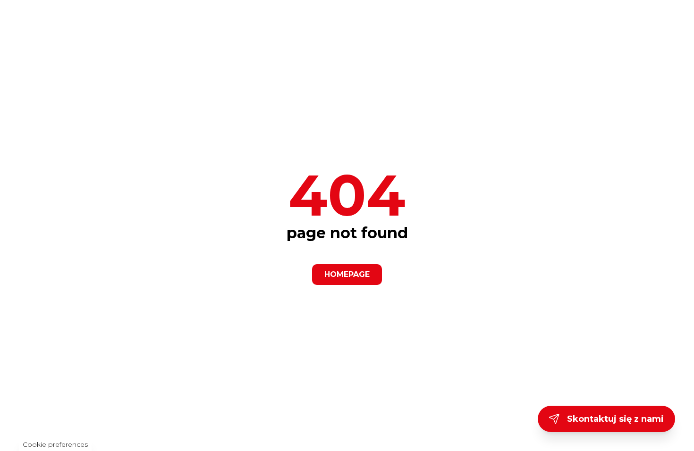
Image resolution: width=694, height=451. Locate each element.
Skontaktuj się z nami (615, 419)
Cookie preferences (55, 444)
